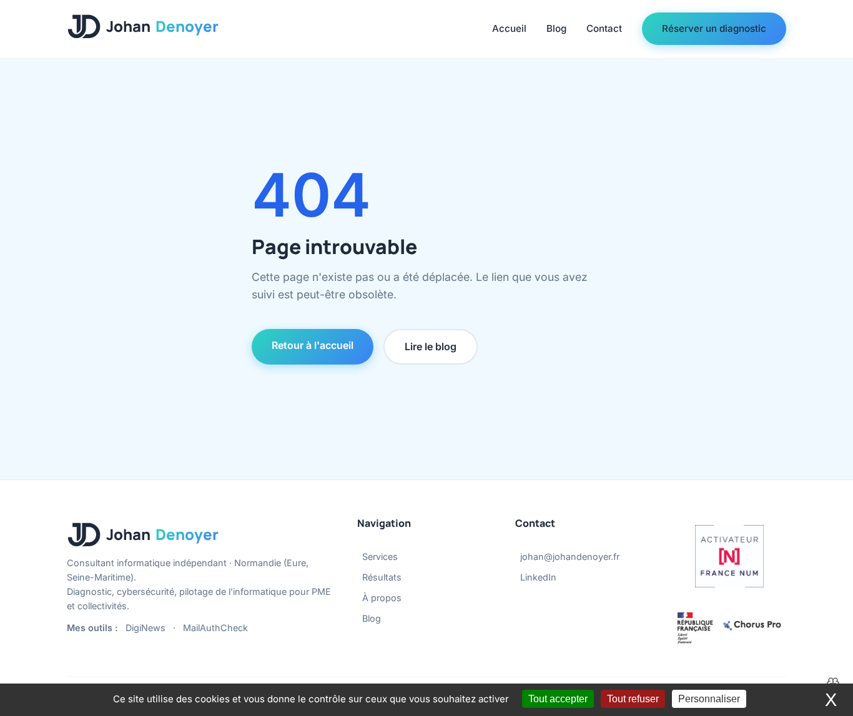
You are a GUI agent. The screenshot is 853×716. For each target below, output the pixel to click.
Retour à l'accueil (312, 345)
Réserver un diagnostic (714, 28)
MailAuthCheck (215, 627)
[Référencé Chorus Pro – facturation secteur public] (729, 628)
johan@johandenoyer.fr (569, 556)
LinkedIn (538, 577)
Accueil (509, 28)
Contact (604, 28)
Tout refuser (633, 699)
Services (380, 556)
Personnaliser (709, 699)
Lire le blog (430, 346)
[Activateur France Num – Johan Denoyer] (729, 556)
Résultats (382, 577)
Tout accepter (558, 699)
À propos (382, 597)
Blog (556, 28)
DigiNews (145, 627)
